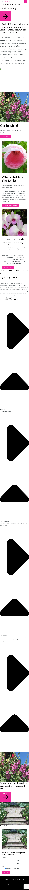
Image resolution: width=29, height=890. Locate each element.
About (16, 886)
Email (3, 866)
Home (8, 882)
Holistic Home (7, 886)
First (17, 860)
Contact (23, 886)
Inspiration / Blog (17, 882)
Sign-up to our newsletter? (13, 868)
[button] (5, 16)
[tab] (14, 357)
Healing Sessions (9, 884)
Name (3, 857)
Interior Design (8, 267)
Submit (6, 872)
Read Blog (5, 136)
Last (17, 863)
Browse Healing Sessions (10, 205)
